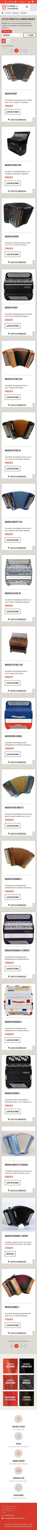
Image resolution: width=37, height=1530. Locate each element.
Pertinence (6, 35)
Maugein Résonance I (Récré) (16, 1235)
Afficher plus (6, 31)
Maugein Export (11, 307)
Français (21, 2)
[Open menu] (27, 7)
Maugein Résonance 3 (13, 878)
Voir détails (10, 1254)
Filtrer (29, 35)
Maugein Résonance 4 (13, 1021)
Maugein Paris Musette (14, 807)
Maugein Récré (11, 93)
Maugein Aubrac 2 (12, 1307)
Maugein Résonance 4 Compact (17, 950)
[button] (33, 7)
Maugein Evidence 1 (12, 1093)
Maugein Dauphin (11, 236)
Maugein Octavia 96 (13, 593)
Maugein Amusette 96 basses (16, 1164)
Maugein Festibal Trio (14, 664)
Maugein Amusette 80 (13, 521)
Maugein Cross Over (13, 165)
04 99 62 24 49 (9, 1515)
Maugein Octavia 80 (13, 450)
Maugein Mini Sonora (13, 736)
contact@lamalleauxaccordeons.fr (14, 1518)
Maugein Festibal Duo (13, 379)
